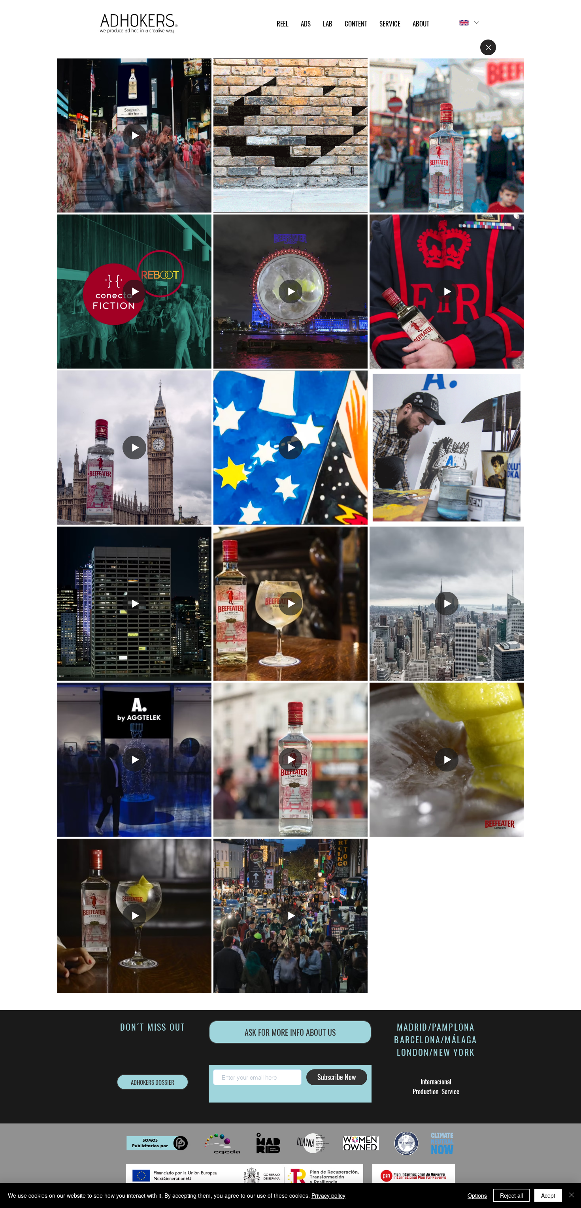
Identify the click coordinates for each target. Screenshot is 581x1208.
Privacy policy (328, 1195)
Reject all (511, 1195)
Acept (548, 1195)
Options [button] (477, 1195)
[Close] (488, 47)
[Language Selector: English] (469, 23)
